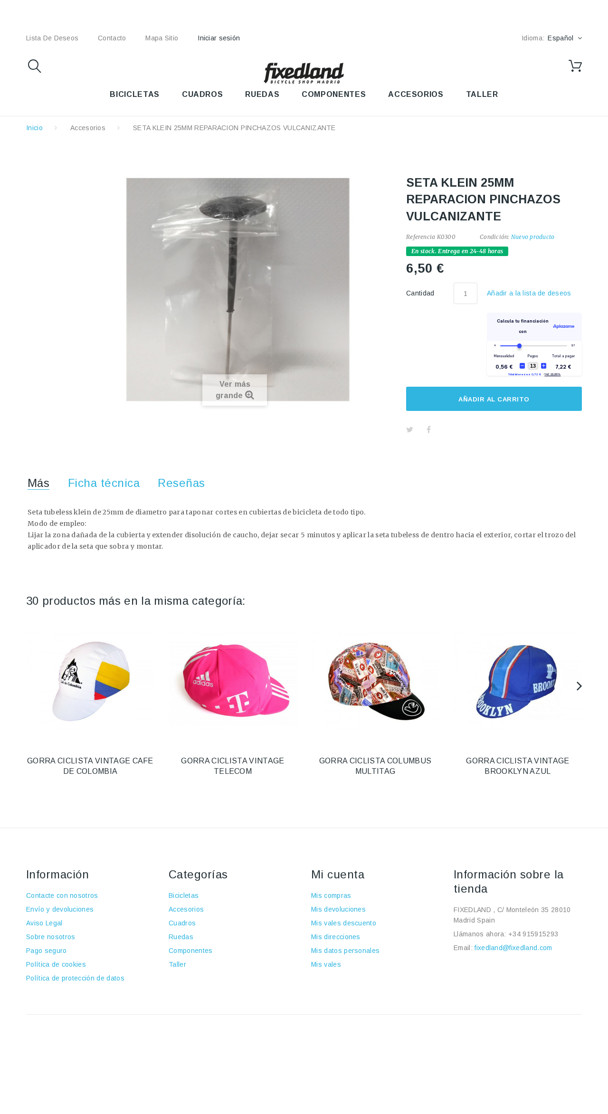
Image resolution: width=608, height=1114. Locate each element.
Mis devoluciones (338, 909)
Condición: (494, 236)
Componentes (191, 950)
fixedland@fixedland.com (513, 948)
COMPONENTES (334, 94)
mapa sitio (161, 38)
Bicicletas (184, 895)
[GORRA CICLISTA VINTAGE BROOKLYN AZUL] (518, 682)
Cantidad (420, 293)
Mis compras (331, 895)
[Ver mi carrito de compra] (575, 66)
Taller (177, 964)
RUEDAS (262, 94)
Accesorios (87, 128)
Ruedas (181, 937)
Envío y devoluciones (60, 909)
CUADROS (202, 94)
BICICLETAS (134, 94)
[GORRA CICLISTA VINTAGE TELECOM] (233, 682)
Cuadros (182, 923)
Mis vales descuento (343, 923)
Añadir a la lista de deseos (529, 293)
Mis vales (326, 964)
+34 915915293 (533, 934)
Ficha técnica (104, 482)
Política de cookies (56, 964)
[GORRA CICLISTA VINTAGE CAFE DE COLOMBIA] (90, 682)
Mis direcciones (336, 937)
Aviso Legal (44, 923)
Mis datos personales (345, 950)
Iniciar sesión (219, 38)
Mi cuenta (337, 874)
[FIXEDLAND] (304, 72)
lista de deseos (52, 38)
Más (38, 482)
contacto (112, 38)
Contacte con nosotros (62, 895)
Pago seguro (46, 950)
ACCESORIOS (415, 94)
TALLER (482, 94)
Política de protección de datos (75, 978)
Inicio (34, 128)
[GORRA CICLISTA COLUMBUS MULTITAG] (375, 682)
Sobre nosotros (50, 937)
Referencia (420, 236)
